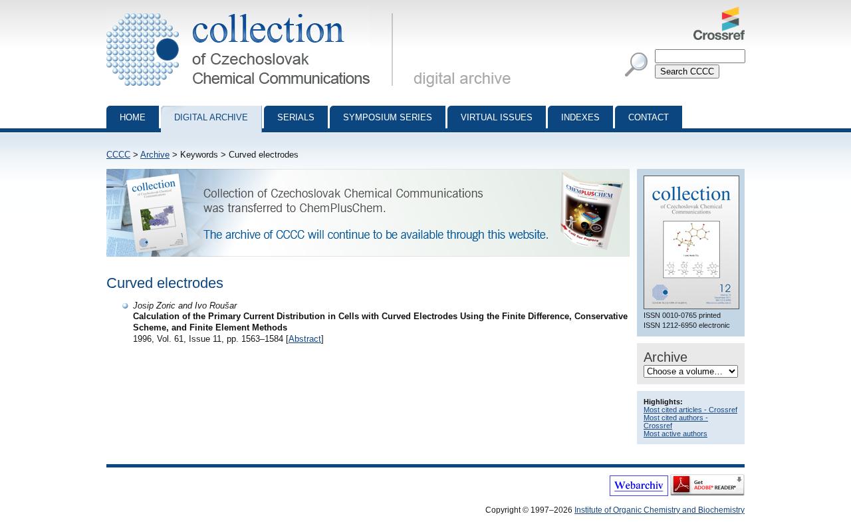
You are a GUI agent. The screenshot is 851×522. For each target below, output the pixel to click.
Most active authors (675, 434)
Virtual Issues (497, 117)
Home (133, 117)
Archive (155, 155)
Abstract (305, 339)
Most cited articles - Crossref (690, 410)
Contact (648, 117)
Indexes (580, 117)
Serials (295, 117)
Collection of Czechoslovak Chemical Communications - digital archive (253, 12)
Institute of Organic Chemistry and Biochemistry (659, 510)
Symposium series (387, 117)
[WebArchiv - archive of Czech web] (639, 493)
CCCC (118, 155)
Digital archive (211, 117)
